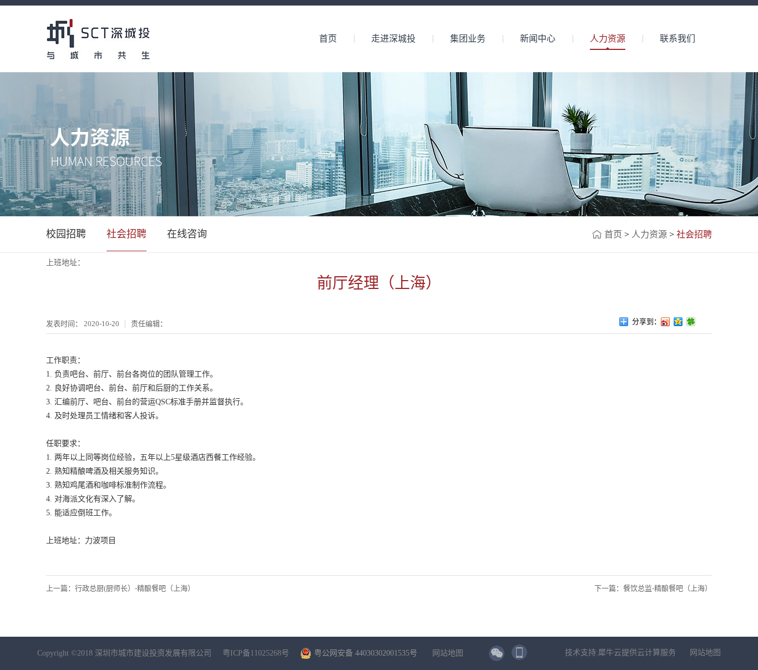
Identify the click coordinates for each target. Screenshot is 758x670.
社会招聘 (694, 234)
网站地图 (445, 653)
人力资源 (649, 234)
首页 (328, 38)
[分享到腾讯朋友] (691, 321)
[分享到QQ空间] (678, 321)
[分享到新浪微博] (665, 321)
